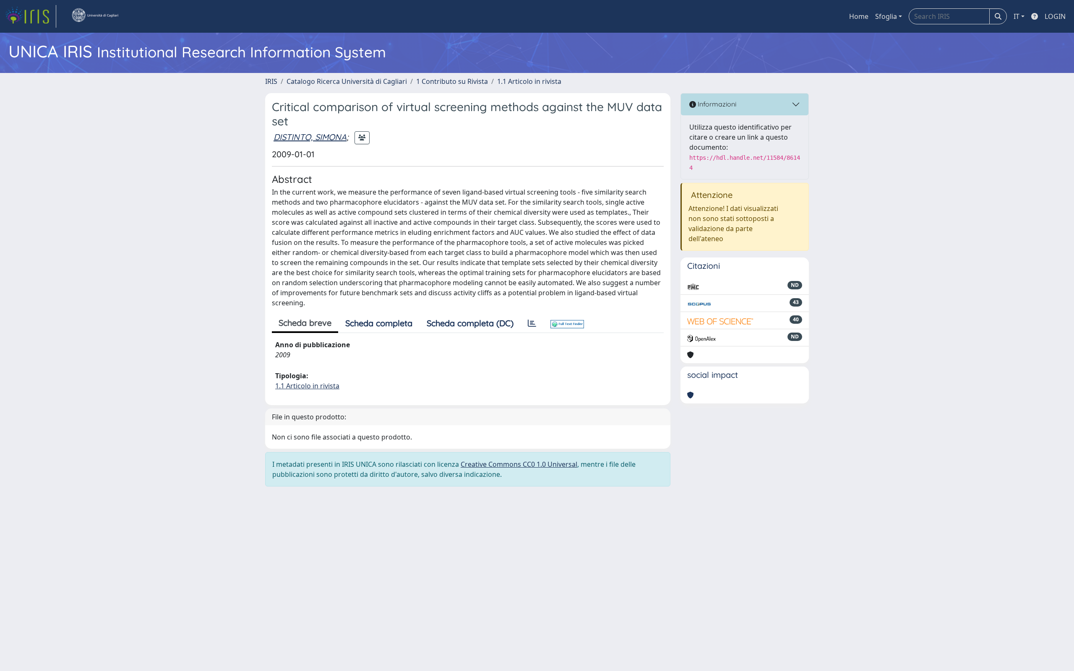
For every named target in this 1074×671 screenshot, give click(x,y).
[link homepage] (30, 16)
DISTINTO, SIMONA (310, 137)
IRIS (271, 81)
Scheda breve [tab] (305, 322)
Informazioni (716, 104)
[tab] (532, 323)
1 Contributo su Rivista (452, 81)
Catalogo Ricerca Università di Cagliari (347, 81)
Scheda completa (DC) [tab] (470, 323)
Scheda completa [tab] (378, 323)
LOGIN (1055, 16)
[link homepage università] (95, 16)
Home (858, 16)
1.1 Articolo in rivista (529, 81)
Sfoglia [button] (886, 16)
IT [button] (1016, 16)
